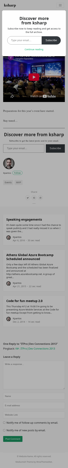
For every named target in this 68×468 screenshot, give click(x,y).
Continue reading (34, 49)
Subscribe (51, 40)
